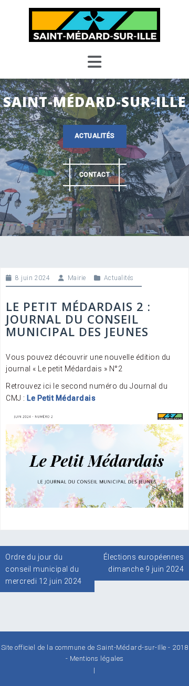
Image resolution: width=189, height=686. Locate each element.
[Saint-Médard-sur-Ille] (94, 24)
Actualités (95, 136)
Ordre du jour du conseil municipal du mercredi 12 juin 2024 (43, 569)
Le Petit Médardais (61, 398)
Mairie (77, 278)
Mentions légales (97, 658)
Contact (94, 174)
